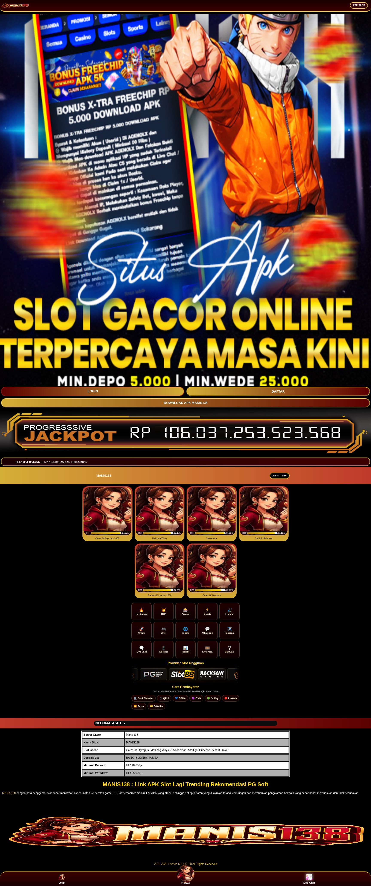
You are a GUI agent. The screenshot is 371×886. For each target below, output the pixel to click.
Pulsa (139, 706)
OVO (196, 698)
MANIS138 (9, 793)
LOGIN (93, 391)
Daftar (185, 882)
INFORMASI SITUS (109, 723)
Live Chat (309, 882)
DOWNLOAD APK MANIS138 (185, 403)
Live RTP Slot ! (279, 475)
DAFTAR (278, 391)
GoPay (212, 698)
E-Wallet (156, 706)
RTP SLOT (359, 5)
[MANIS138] (185, 855)
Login (62, 882)
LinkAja (230, 698)
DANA (180, 698)
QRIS (164, 698)
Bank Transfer (143, 698)
